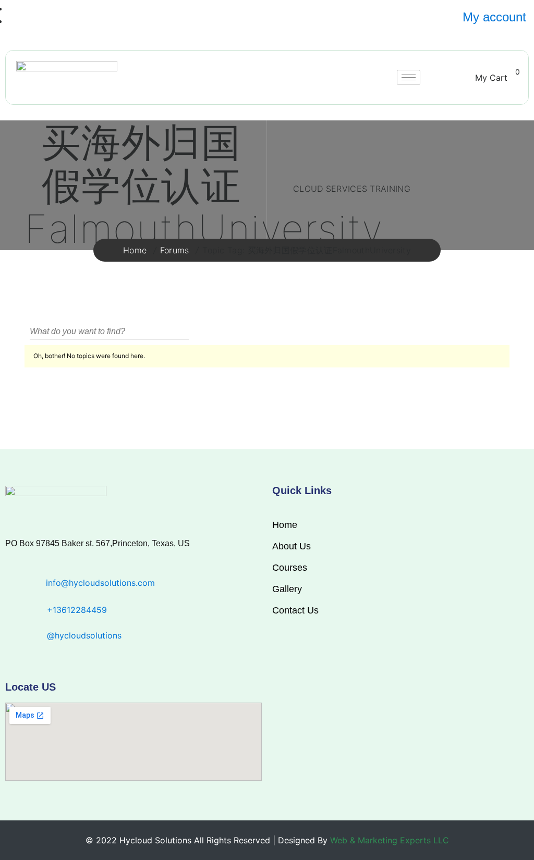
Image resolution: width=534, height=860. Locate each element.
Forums (174, 250)
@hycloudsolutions (84, 635)
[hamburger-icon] (408, 77)
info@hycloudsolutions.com (100, 583)
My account (494, 17)
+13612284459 (77, 610)
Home (135, 250)
